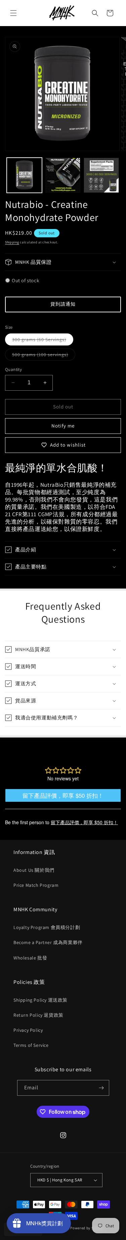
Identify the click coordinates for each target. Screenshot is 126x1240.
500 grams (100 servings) (43, 356)
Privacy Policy (28, 1030)
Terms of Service (31, 1045)
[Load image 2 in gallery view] (63, 175)
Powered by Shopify (87, 1228)
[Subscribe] (101, 1088)
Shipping (12, 242)
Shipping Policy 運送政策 (40, 1000)
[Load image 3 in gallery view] (101, 175)
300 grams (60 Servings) (42, 340)
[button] (13, 13)
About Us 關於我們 (33, 870)
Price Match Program (35, 885)
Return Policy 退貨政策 (38, 1015)
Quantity (13, 369)
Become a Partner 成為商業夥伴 (48, 942)
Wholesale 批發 (30, 958)
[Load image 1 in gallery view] (24, 175)
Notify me (63, 425)
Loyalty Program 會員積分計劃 (46, 927)
